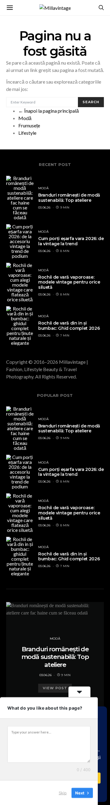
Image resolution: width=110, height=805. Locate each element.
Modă (24, 118)
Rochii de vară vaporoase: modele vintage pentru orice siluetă (69, 282)
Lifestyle (27, 133)
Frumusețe (29, 125)
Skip (63, 792)
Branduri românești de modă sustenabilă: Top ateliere (69, 197)
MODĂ (43, 188)
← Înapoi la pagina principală (48, 111)
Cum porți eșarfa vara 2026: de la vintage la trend (71, 241)
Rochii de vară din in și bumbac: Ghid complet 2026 (69, 325)
